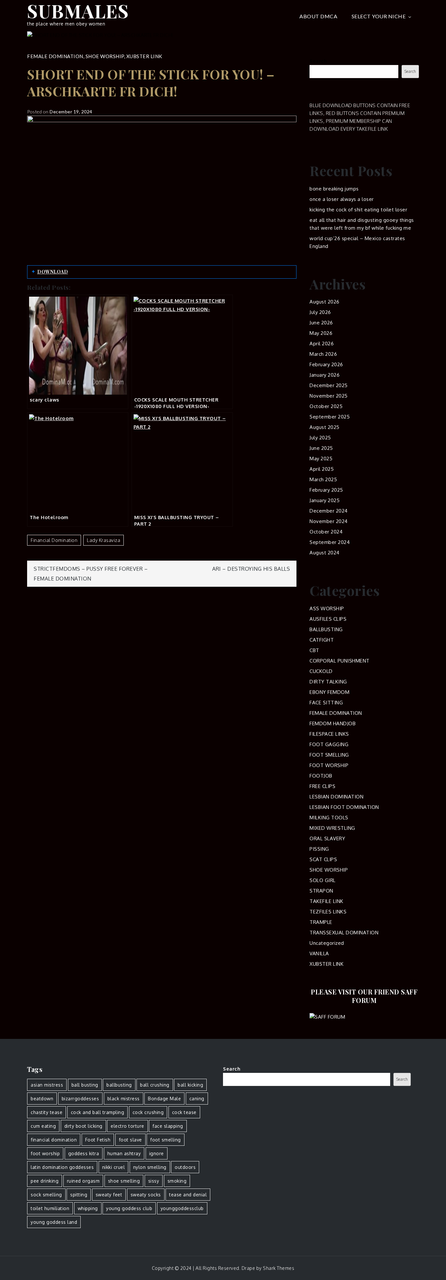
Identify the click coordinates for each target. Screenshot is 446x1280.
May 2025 (321, 458)
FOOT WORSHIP (329, 765)
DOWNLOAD (52, 272)
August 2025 (325, 427)
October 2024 (326, 532)
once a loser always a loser (342, 199)
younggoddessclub (182, 1208)
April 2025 (322, 469)
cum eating (43, 1126)
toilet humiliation (50, 1208)
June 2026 (321, 323)
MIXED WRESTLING (332, 828)
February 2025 (326, 490)
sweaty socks (146, 1194)
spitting (78, 1194)
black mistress (123, 1098)
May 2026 (321, 333)
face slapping (167, 1126)
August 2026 (325, 302)
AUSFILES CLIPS (328, 619)
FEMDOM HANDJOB (333, 723)
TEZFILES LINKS (328, 912)
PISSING (319, 849)
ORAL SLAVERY (327, 838)
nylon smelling (150, 1167)
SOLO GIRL (323, 880)
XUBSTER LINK (144, 56)
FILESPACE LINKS (329, 734)
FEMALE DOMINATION (55, 56)
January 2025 (325, 500)
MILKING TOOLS (329, 817)
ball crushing (154, 1085)
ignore (156, 1153)
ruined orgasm (83, 1181)
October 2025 (326, 406)
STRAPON (321, 891)
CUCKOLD (321, 671)
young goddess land (54, 1222)
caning (196, 1098)
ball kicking (190, 1085)
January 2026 (325, 375)
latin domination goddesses (62, 1167)
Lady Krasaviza (103, 540)
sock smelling (46, 1194)
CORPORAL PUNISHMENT (340, 661)
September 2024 (330, 542)
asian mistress (47, 1085)
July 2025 (320, 438)
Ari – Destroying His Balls (251, 569)
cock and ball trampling (97, 1112)
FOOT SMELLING (329, 755)
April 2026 (322, 343)
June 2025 (321, 448)
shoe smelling (124, 1181)
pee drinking (44, 1181)
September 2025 (330, 417)
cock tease (184, 1112)
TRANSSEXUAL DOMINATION (344, 932)
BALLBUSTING (326, 629)
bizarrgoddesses (80, 1098)
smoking (177, 1181)
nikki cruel (113, 1167)
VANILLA (319, 953)
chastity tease (46, 1112)
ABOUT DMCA (318, 16)
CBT (314, 650)
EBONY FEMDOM (329, 692)
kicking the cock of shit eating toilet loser (358, 209)
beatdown (42, 1098)
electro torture (127, 1126)
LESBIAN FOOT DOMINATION (344, 807)
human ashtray (124, 1153)
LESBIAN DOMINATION (336, 797)
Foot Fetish (98, 1139)
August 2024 (325, 553)
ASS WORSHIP (327, 608)
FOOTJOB (321, 776)
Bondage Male (164, 1098)
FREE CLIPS (322, 786)
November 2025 (329, 396)
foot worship (45, 1153)
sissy (153, 1181)
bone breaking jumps (334, 189)
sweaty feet (109, 1194)
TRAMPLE (321, 922)
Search (318, 61)
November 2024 (329, 521)
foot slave (130, 1139)
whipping (88, 1208)
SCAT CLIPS (323, 859)
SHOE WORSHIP (105, 56)
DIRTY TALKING (328, 682)
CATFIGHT (322, 640)
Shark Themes (278, 1268)
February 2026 (326, 364)
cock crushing (148, 1112)
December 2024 (329, 511)
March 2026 (323, 354)
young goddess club (129, 1208)
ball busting (85, 1085)
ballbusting (119, 1085)
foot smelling (165, 1139)
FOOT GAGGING (329, 744)
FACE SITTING (326, 702)
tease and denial (188, 1194)
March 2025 (323, 479)
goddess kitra (83, 1153)
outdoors (185, 1167)
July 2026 (320, 312)
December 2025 (329, 385)
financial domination (54, 540)
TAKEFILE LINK (326, 901)
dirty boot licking (83, 1126)
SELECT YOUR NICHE (379, 16)
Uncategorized (327, 943)
